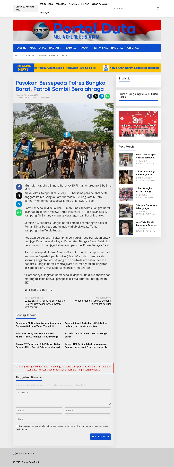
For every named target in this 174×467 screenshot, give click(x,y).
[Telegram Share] (101, 96)
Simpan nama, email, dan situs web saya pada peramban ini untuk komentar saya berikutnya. (62, 428)
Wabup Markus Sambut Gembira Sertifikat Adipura (93, 300)
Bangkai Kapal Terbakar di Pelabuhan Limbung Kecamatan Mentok (86, 324)
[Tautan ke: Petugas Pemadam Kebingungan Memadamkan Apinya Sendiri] (126, 210)
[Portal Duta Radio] (87, 30)
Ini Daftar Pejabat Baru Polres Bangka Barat (86, 335)
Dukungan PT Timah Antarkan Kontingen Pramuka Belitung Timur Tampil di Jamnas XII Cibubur (38, 325)
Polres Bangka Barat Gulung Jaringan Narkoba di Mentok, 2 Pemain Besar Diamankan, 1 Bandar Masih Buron (146, 190)
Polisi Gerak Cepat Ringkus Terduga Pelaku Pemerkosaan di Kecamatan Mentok (146, 156)
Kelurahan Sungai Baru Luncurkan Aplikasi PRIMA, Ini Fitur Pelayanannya (37, 335)
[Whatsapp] (107, 96)
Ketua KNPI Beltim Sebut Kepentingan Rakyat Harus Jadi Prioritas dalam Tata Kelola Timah (87, 346)
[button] (158, 8)
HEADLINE (35, 97)
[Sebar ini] (89, 96)
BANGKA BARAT (23, 97)
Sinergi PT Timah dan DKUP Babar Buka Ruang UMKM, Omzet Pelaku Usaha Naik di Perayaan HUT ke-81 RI (38, 346)
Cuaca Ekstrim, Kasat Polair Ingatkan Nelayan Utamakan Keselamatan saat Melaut (44, 302)
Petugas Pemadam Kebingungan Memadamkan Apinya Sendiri (146, 207)
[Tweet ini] (95, 96)
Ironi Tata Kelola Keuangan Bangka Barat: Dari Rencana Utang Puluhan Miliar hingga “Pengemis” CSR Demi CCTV (146, 224)
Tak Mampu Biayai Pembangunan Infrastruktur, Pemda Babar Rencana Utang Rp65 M (145, 173)
